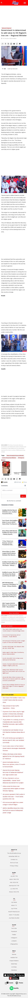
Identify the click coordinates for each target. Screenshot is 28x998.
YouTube (14, 928)
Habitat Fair (14, 957)
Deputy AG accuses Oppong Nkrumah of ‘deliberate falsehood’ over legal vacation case (13, 772)
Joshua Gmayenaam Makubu (9, 457)
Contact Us (14, 859)
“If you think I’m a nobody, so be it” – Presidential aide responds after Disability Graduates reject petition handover (14, 723)
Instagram (14, 937)
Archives (14, 967)
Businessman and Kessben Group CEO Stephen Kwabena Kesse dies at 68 (14, 732)
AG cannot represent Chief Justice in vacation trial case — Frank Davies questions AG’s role (14, 797)
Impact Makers (14, 960)
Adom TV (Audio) (14, 915)
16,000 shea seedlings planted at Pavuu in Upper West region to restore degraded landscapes (14, 687)
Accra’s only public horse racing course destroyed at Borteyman (13, 660)
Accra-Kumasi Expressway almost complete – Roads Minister (11, 636)
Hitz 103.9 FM (14, 882)
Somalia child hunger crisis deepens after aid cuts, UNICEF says (13, 648)
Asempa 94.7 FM (14, 885)
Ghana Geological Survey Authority (15, 455)
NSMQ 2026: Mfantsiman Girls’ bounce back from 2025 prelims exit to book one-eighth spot (14, 672)
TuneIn (10, 983)
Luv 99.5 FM (14, 888)
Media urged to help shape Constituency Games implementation (13, 654)
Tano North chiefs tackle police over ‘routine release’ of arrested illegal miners (13, 631)
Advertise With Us (14, 856)
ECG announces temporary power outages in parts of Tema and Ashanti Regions (14, 642)
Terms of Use (14, 862)
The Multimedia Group (14, 853)
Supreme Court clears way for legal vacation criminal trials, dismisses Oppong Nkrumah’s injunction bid (13, 714)
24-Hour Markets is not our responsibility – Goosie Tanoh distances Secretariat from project (13, 780)
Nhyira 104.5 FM (14, 892)
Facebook (14, 931)
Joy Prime (14, 908)
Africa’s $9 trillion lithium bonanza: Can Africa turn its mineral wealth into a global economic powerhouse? (14, 680)
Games (14, 954)
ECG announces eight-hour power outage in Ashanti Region (13, 803)
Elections (14, 970)
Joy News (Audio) (14, 918)
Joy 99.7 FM (14, 876)
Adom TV (14, 905)
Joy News (14, 902)
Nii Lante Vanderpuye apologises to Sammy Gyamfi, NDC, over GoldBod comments (13, 740)
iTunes (20, 983)
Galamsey (14, 964)
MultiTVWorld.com (14, 911)
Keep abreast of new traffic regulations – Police (11, 707)
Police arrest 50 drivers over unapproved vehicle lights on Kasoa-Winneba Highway (14, 789)
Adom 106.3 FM (14, 879)
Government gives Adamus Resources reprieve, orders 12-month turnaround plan (14, 764)
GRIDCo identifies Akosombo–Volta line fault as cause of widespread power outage (13, 810)
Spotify (16, 988)
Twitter (14, 934)
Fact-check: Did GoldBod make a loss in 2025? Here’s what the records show (14, 700)
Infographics (14, 944)
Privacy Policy (14, 866)
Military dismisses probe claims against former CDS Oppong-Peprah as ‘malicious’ (13, 756)
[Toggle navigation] (25, 3)
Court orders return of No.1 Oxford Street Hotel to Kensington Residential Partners (14, 748)
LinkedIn (14, 941)
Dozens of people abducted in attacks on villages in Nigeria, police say (14, 665)
